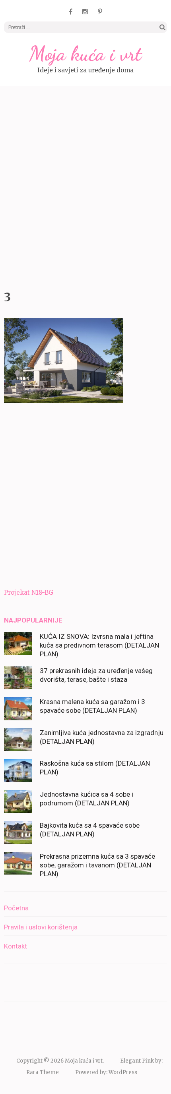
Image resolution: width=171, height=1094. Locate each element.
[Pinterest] (100, 12)
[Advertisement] (85, 186)
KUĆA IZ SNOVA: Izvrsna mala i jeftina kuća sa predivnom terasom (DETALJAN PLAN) (99, 645)
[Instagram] (85, 12)
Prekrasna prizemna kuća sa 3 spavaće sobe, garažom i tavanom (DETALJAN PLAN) (97, 865)
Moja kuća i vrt (85, 53)
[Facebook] (70, 12)
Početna (16, 908)
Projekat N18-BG (28, 592)
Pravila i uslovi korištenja (41, 927)
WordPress (123, 1072)
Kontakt (15, 946)
